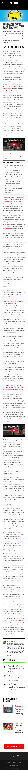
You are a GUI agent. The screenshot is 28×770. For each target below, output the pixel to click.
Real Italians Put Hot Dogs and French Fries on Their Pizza (16, 668)
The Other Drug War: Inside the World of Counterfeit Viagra (15, 677)
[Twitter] (4, 47)
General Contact (14, 765)
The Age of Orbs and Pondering (19, 711)
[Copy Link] (19, 47)
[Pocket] (15, 47)
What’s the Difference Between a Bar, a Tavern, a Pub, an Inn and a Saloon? (14, 168)
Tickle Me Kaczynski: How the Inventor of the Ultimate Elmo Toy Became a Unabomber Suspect (19, 729)
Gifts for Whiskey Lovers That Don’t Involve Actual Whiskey (12, 184)
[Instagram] (23, 47)
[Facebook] (8, 47)
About (8, 762)
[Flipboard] (12, 47)
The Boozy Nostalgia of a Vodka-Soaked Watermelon (13, 190)
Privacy (14, 762)
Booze (3, 8)
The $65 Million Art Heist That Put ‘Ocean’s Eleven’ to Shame (16, 687)
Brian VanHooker (9, 8)
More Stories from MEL (14, 746)
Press (20, 762)
